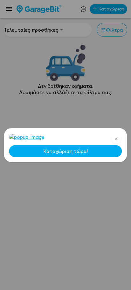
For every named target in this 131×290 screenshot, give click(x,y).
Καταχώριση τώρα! (65, 151)
